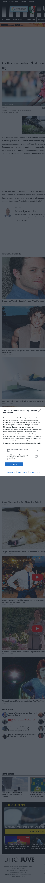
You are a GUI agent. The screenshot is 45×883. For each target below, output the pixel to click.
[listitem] (22, 450)
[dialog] (22, 441)
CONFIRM (14, 464)
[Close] (40, 411)
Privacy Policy (35, 472)
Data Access (22, 472)
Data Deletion (10, 472)
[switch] (36, 456)
